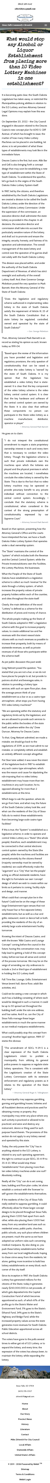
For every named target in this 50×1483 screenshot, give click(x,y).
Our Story (25, 1414)
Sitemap (25, 1469)
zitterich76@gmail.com (25, 8)
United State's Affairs (25, 1455)
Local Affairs (25, 1444)
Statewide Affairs (25, 1450)
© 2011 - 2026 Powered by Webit (25, 1463)
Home (25, 1403)
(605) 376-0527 (25, 4)
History (25, 1424)
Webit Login (25, 1479)
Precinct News (25, 1419)
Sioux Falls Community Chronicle (17, 25)
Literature (25, 1429)
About (25, 1409)
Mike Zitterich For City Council (25, 1439)
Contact (25, 1434)
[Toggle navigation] (45, 25)
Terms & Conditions (25, 1474)
